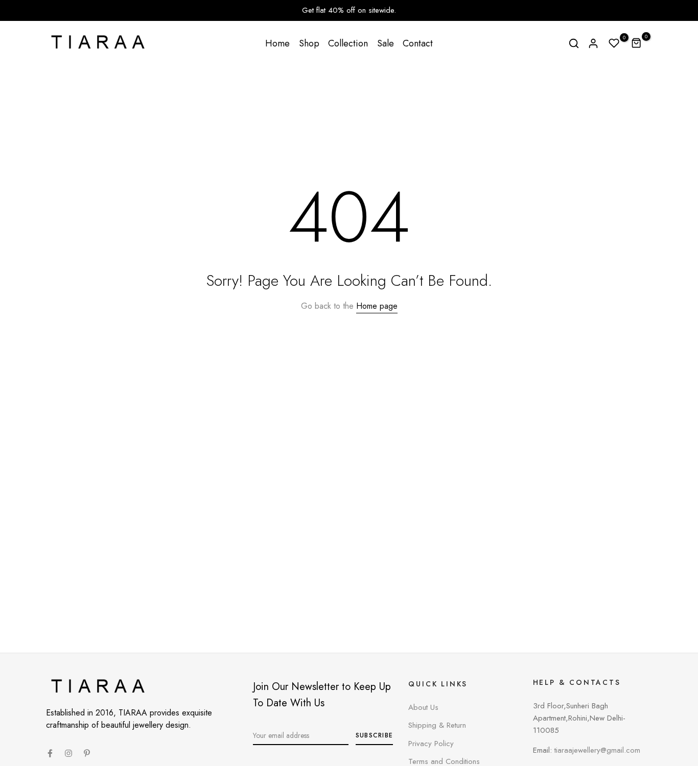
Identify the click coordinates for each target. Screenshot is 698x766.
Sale (385, 43)
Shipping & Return (437, 725)
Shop (309, 43)
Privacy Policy (431, 743)
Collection (348, 43)
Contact (418, 43)
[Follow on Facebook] (50, 753)
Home (277, 43)
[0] (614, 43)
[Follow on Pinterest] (87, 753)
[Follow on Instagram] (68, 753)
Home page (377, 306)
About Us (423, 707)
